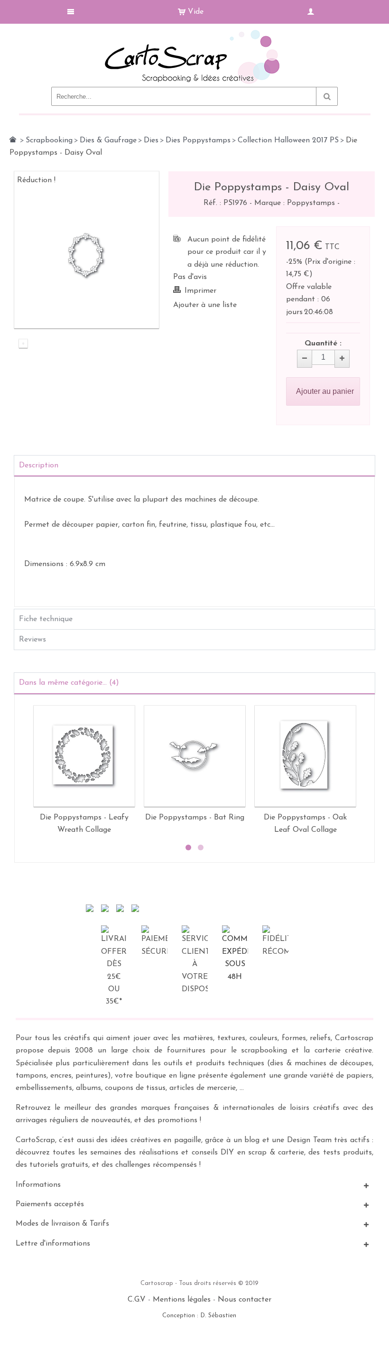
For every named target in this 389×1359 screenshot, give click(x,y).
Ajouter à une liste (205, 305)
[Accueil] (12, 139)
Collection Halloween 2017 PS (288, 140)
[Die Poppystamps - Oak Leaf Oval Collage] (305, 756)
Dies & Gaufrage (108, 140)
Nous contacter (244, 1299)
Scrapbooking (49, 140)
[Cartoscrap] (194, 33)
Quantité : (323, 343)
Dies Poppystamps (198, 140)
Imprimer (200, 291)
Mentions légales (182, 1299)
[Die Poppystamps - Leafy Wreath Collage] (84, 756)
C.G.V (137, 1299)
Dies (151, 140)
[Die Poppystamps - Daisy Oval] (23, 344)
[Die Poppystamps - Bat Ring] (195, 756)
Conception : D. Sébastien (199, 1315)
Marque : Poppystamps (295, 203)
